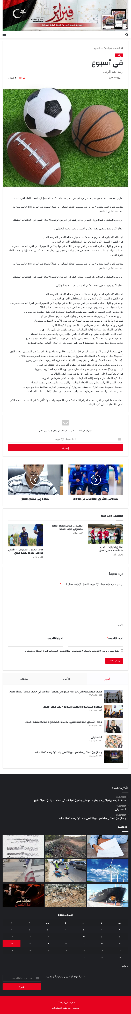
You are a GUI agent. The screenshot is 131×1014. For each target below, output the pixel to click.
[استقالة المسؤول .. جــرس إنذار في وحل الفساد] (107, 846)
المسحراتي (96, 737)
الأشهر (107, 678)
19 (47, 943)
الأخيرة (66, 678)
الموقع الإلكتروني (55, 638)
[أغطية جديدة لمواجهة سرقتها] (65, 870)
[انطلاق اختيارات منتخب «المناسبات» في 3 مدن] (105, 534)
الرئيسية (117, 48)
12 (47, 936)
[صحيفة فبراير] (65, 15)
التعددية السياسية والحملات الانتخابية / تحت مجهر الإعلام (72, 707)
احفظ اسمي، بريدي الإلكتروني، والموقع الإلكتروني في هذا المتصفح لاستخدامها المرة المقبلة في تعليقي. (72, 650)
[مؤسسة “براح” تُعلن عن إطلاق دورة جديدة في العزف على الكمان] (23, 895)
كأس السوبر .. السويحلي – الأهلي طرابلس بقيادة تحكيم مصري (25, 551)
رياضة (108, 48)
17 (83, 943)
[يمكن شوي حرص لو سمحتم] (23, 870)
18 (65, 943)
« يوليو (125, 966)
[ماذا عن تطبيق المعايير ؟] (23, 846)
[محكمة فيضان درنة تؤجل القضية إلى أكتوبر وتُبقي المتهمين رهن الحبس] (65, 895)
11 (65, 936)
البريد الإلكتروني (115, 638)
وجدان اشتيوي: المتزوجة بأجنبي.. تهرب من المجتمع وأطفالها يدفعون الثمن (63, 722)
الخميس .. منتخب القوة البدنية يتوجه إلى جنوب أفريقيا (67, 527)
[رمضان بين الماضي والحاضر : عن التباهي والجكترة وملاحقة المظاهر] (113, 756)
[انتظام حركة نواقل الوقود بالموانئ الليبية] (107, 895)
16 (101, 943)
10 (83, 936)
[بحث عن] (126, 34)
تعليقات (24, 678)
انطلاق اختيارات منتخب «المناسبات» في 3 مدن (111, 549)
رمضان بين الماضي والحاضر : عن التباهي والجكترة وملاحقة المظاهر (68, 752)
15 (119, 943)
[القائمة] (4, 34)
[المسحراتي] (113, 741)
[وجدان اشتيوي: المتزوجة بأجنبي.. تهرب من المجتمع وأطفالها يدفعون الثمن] (113, 726)
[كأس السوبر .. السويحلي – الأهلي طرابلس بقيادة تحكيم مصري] (25, 535)
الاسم (119, 625)
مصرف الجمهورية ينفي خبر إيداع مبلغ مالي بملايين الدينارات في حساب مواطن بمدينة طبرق (56, 692)
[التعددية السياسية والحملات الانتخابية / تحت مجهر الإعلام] (113, 711)
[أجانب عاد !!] (65, 846)
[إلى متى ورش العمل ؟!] (107, 870)
